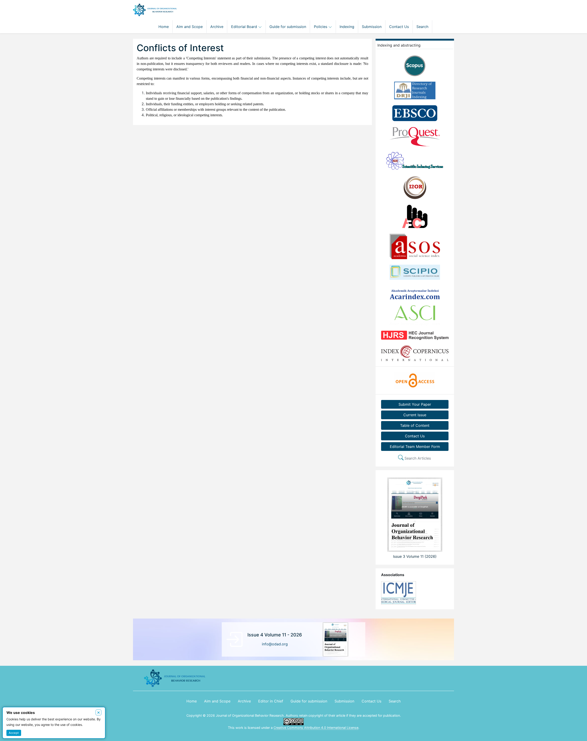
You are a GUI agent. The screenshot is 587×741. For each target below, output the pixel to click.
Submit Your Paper (415, 404)
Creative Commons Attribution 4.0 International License (316, 728)
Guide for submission (287, 26)
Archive (216, 26)
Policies (321, 26)
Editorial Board (244, 26)
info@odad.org (275, 644)
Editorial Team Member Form (415, 446)
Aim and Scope (189, 26)
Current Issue (414, 415)
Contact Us (399, 26)
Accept (14, 733)
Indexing (347, 26)
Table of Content (414, 425)
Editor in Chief (270, 701)
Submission (372, 26)
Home (163, 26)
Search (422, 26)
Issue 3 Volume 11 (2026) (415, 556)
